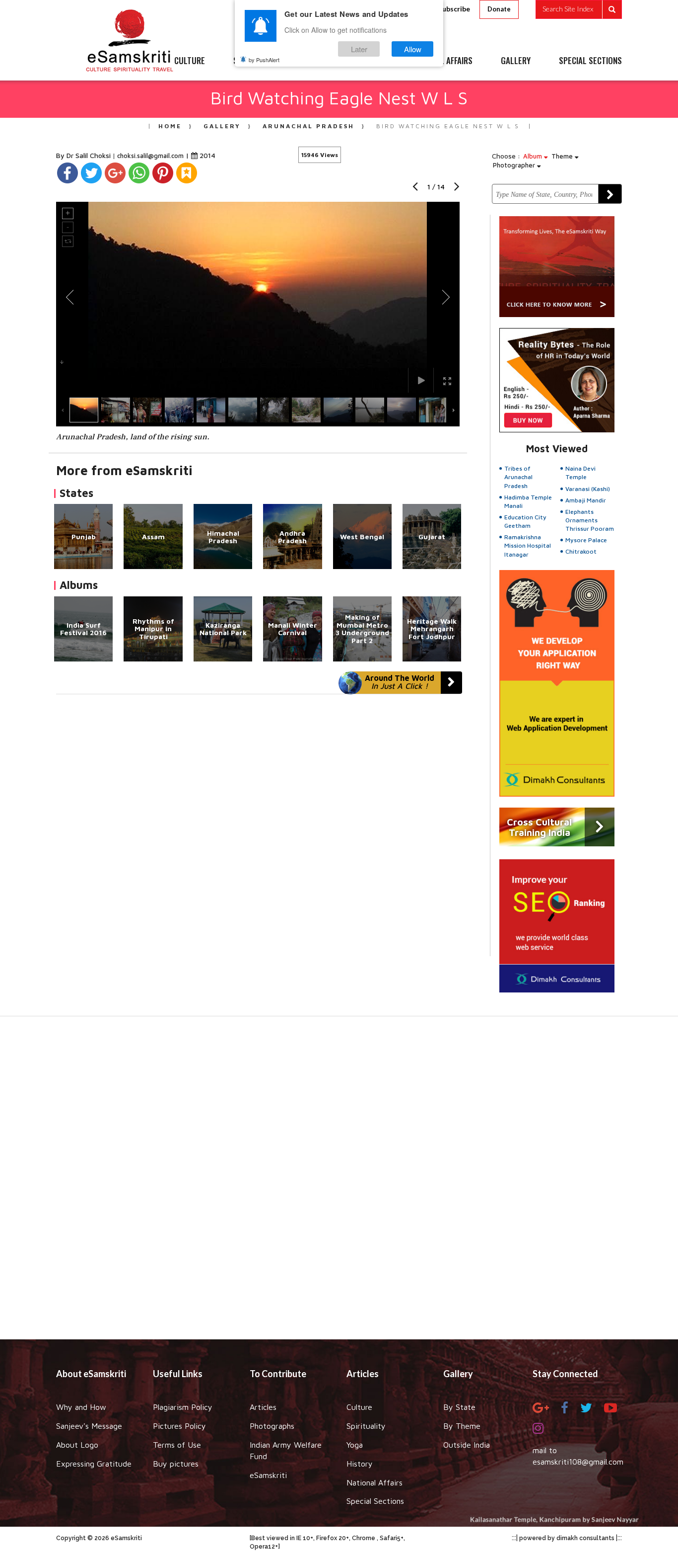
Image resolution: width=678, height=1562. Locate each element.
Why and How (81, 1406)
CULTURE (189, 61)
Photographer (515, 165)
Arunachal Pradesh (308, 126)
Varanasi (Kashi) (587, 489)
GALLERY (516, 61)
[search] (578, 9)
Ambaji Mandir (585, 500)
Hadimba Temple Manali (528, 501)
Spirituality (366, 1425)
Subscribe (454, 8)
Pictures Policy (179, 1425)
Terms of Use (177, 1444)
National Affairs (374, 1482)
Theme (563, 156)
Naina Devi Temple (580, 473)
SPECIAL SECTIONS (590, 61)
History (359, 1463)
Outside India (466, 1444)
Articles (263, 1406)
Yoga (354, 1444)
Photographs (272, 1425)
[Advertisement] (339, 1182)
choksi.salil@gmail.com (150, 156)
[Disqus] (258, 831)
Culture (359, 1406)
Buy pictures (176, 1463)
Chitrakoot (581, 551)
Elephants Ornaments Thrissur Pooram (589, 520)
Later (359, 49)
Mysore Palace (586, 540)
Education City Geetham (525, 521)
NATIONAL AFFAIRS (442, 61)
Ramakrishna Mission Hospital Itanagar (527, 545)
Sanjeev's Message (89, 1425)
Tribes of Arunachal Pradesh (518, 477)
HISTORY (368, 61)
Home (170, 126)
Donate (499, 9)
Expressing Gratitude (94, 1463)
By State (459, 1406)
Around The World (399, 681)
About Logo (77, 1444)
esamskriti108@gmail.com (578, 1461)
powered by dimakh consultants (567, 1538)
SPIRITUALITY (256, 61)
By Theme (461, 1425)
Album (533, 156)
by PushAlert (264, 60)
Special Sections (375, 1500)
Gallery (222, 126)
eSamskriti (268, 1475)
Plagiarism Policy (182, 1406)
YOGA (316, 61)
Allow (412, 49)
